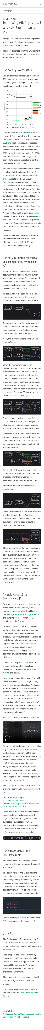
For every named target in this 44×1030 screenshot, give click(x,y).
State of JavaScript (28, 127)
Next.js (37, 216)
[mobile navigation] (40, 4)
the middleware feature (17, 209)
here (16, 45)
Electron (22, 669)
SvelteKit (11, 219)
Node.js (28, 132)
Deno (8, 143)
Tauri (29, 669)
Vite (16, 57)
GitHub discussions (28, 992)
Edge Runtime (33, 614)
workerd (22, 614)
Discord (6, 996)
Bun (15, 614)
